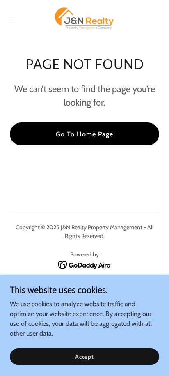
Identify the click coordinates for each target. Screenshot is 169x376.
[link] (85, 19)
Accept (84, 356)
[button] (15, 20)
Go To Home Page (84, 134)
